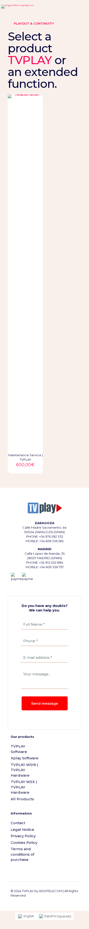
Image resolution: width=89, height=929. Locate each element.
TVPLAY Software (19, 749)
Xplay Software (24, 758)
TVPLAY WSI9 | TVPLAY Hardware (24, 770)
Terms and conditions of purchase (22, 854)
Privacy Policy (23, 836)
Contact (18, 823)
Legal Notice (22, 829)
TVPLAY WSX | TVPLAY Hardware (24, 787)
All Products (22, 799)
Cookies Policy (24, 842)
